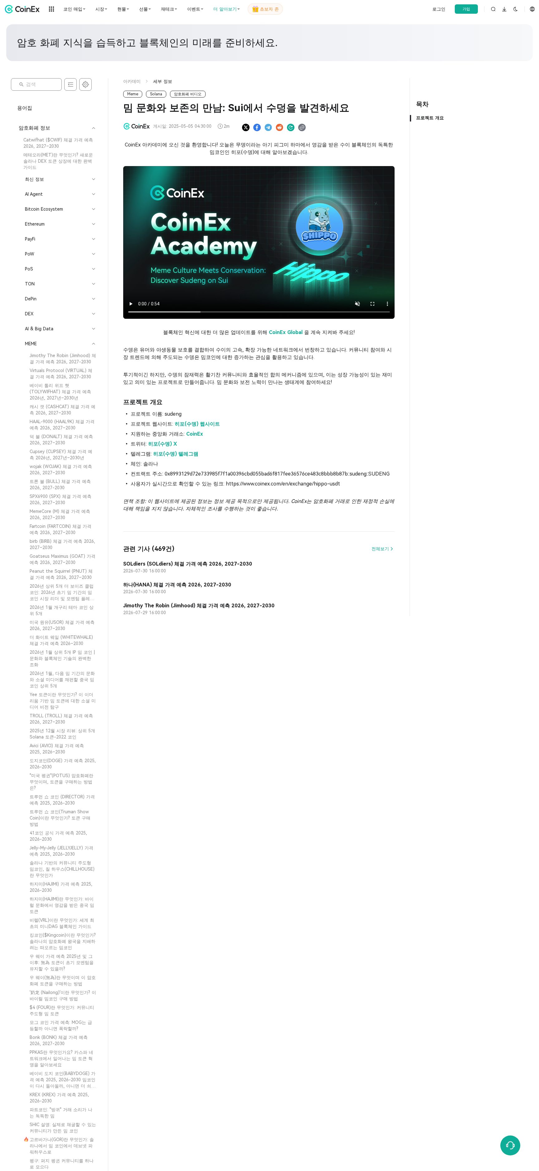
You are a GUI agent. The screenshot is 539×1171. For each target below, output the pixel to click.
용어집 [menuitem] (24, 108)
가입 (466, 9)
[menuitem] (56, 143)
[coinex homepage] (23, 9)
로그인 (438, 9)
